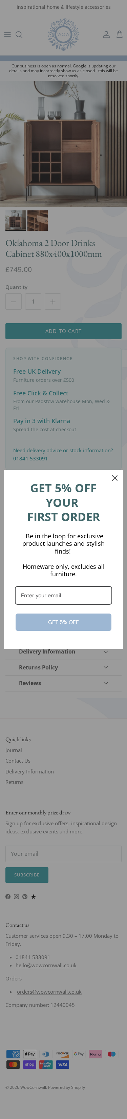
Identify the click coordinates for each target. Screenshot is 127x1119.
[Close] (115, 478)
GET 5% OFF (63, 622)
